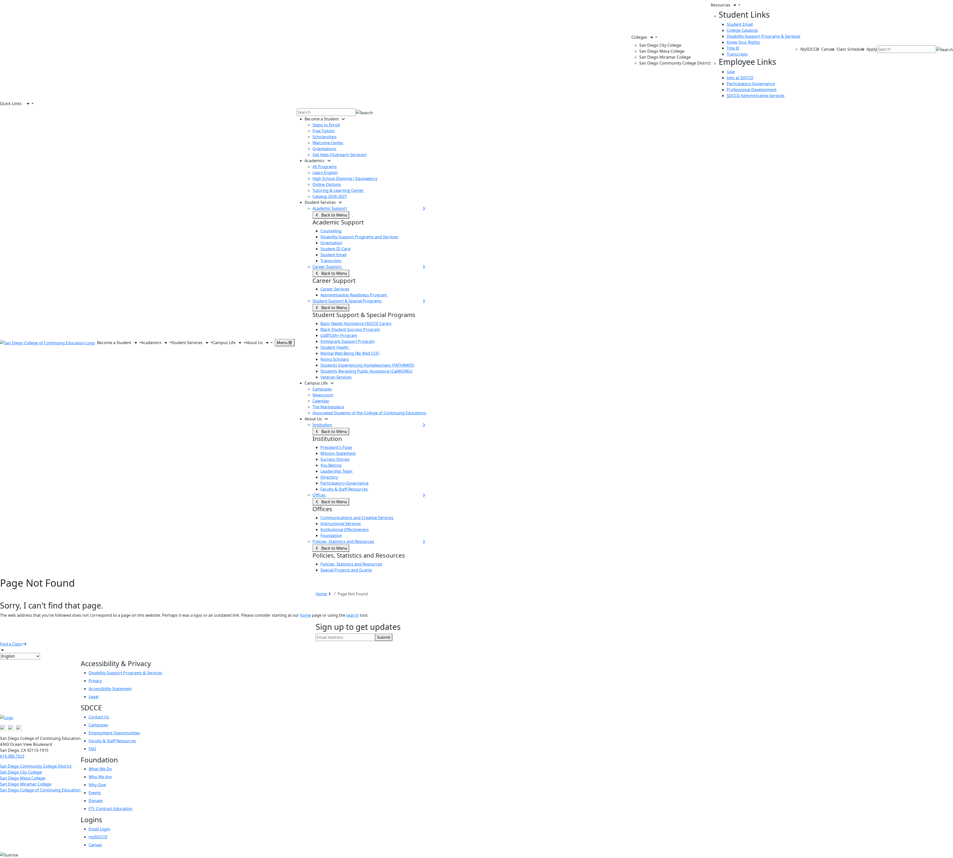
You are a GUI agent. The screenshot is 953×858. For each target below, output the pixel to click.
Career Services (334, 289)
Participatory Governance (751, 83)
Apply (871, 49)
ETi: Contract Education (110, 808)
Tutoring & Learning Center (338, 190)
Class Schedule (850, 49)
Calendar (320, 401)
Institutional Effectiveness (344, 529)
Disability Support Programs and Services (359, 237)
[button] (671, 37)
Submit (383, 637)
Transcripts (737, 54)
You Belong (330, 465)
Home (321, 594)
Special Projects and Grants (346, 570)
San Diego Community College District (675, 63)
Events (95, 792)
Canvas (828, 49)
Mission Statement (338, 453)
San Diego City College (660, 45)
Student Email (740, 24)
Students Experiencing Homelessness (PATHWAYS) (367, 365)
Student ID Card (335, 248)
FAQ (92, 748)
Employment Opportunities (114, 733)
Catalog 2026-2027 (329, 196)
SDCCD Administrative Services (755, 95)
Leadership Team (336, 471)
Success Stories (334, 459)
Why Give (97, 784)
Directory (329, 477)
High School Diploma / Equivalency (344, 178)
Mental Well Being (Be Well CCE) (349, 353)
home (305, 615)
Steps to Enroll (326, 125)
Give (731, 71)
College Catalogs (742, 30)
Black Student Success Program (350, 329)
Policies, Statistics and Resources (351, 564)
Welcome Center (327, 142)
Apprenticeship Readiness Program (354, 295)
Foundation (331, 535)
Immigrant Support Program (347, 341)
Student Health (335, 347)
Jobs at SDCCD (740, 77)
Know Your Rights (743, 42)
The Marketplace (328, 407)
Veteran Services (336, 377)
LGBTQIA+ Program (338, 335)
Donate (95, 800)
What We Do (100, 769)
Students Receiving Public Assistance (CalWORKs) (366, 371)
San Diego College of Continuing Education (40, 790)
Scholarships (324, 137)
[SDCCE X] (11, 728)
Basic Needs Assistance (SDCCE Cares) (355, 323)
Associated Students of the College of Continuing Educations (369, 413)
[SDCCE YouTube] (19, 728)
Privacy (95, 680)
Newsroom (322, 395)
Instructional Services (340, 523)
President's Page (336, 447)
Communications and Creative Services (356, 517)
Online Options (326, 184)
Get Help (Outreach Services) (339, 154)
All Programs (324, 166)
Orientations (324, 148)
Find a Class (11, 644)
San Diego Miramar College (665, 57)
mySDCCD (98, 837)
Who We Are (100, 777)
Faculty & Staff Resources (344, 489)
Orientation (331, 243)
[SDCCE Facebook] (3, 728)
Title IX (733, 48)
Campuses (322, 389)
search (352, 615)
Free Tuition (323, 131)
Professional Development (752, 89)
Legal (94, 696)
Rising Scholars (334, 359)
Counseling (330, 231)
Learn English (325, 172)
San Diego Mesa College (661, 51)
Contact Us (99, 717)
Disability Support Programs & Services (763, 36)
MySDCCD (809, 49)
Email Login (99, 829)
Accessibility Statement (110, 688)
